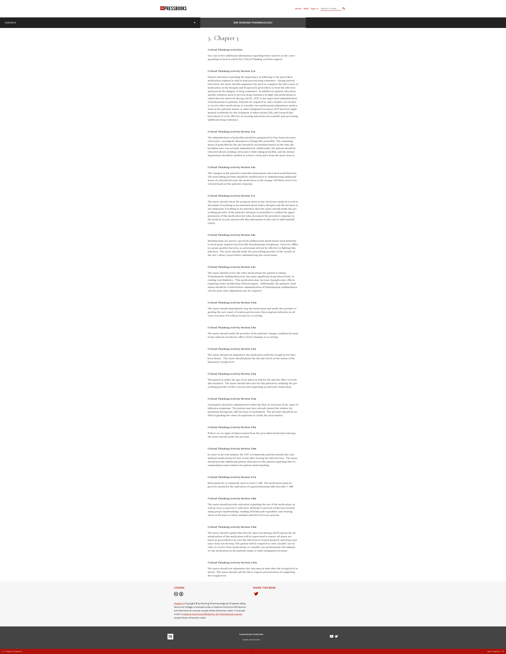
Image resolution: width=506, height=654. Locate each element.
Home (298, 8)
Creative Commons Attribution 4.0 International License (212, 614)
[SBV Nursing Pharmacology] (173, 9)
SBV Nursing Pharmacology (253, 22)
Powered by (251, 634)
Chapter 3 (179, 603)
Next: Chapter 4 (494, 651)
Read (306, 8)
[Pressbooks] (170, 637)
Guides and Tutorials (251, 640)
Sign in (314, 8)
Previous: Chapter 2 (13, 651)
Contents (10, 22)
